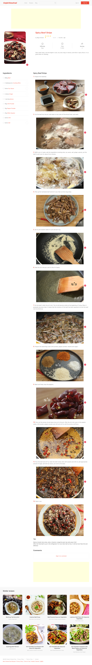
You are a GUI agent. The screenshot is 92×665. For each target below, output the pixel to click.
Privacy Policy (20, 659)
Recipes (31, 3)
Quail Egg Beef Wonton (12, 646)
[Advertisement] (46, 19)
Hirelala (33, 661)
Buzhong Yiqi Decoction (12, 617)
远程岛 (41, 661)
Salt (9, 122)
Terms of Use (29, 659)
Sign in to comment (61, 556)
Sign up (85, 2)
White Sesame (11, 113)
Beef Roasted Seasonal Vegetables (57, 617)
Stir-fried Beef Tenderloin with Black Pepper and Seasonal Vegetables (79, 648)
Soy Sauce (11, 88)
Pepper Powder (11, 108)
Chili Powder (10, 103)
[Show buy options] (27, 83)
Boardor (37, 661)
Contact (37, 659)
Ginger (11, 94)
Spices (12, 99)
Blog (36, 3)
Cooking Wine (16, 83)
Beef (9, 78)
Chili (9, 117)
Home (25, 3)
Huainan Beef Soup (35, 617)
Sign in (77, 3)
